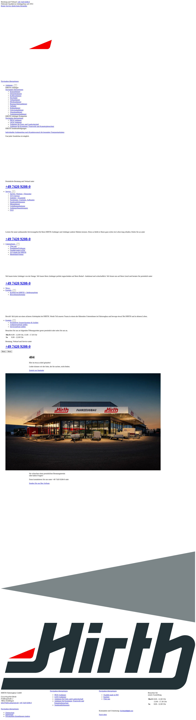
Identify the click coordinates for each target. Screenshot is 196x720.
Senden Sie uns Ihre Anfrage (39, 483)
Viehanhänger (15, 100)
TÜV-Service (15, 196)
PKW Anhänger (16, 120)
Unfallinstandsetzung (17, 206)
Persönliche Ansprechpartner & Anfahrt (24, 323)
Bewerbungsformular (17, 295)
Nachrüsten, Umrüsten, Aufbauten (22, 200)
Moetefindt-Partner (16, 254)
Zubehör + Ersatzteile (17, 198)
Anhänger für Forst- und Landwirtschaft (24, 124)
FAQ (12, 210)
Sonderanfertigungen (17, 202)
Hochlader (13, 98)
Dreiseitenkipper (16, 94)
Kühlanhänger (15, 108)
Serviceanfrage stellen (18, 327)
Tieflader (13, 106)
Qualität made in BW (17, 250)
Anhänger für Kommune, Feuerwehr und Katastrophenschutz (32, 126)
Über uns (13, 246)
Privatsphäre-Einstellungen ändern (17, 716)
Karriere (106, 697)
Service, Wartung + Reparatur (20, 194)
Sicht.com (126, 711)
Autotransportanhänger (18, 114)
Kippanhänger (15, 92)
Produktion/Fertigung (17, 248)
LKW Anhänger (16, 122)
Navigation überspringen (10, 81)
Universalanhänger (16, 110)
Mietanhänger (15, 204)
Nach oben (103, 715)
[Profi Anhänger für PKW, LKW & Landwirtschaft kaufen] (98, 79)
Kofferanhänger (15, 96)
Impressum (9, 714)
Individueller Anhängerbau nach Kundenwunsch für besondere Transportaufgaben (34, 132)
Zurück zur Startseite (36, 370)
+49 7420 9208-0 (23, 2)
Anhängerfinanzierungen (19, 208)
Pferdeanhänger (15, 102)
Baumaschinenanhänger (18, 104)
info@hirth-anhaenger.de (10, 703)
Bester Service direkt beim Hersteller (14, 6)
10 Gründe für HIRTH (18, 252)
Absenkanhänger (16, 112)
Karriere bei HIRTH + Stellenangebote (24, 292)
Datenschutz (9, 713)
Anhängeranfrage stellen (18, 325)
